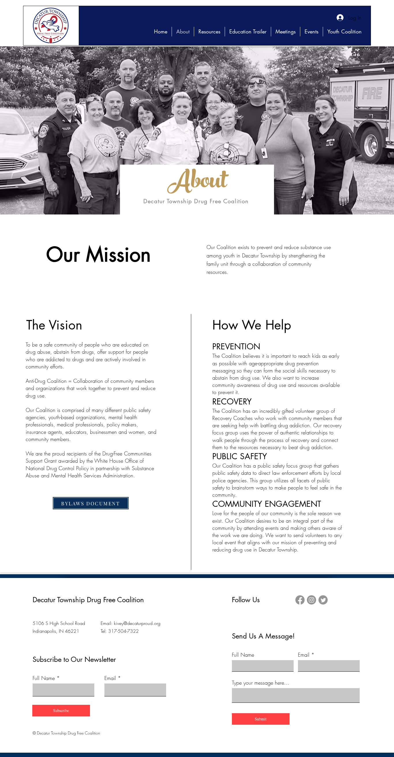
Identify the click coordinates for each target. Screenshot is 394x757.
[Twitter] (323, 600)
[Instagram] (311, 600)
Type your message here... (260, 682)
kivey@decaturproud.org (137, 623)
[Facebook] (300, 600)
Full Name (44, 678)
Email (110, 678)
